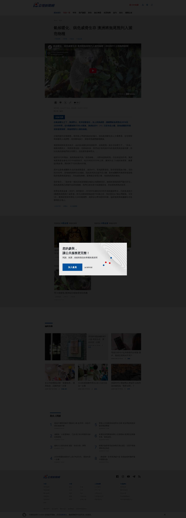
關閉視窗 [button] (89, 267)
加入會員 (72, 267)
